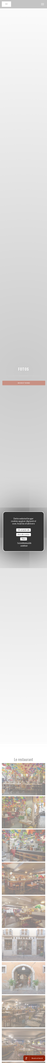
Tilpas (23, 539)
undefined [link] (23, 546)
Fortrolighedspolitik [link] (24, 543)
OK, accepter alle (24, 530)
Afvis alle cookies (23, 534)
